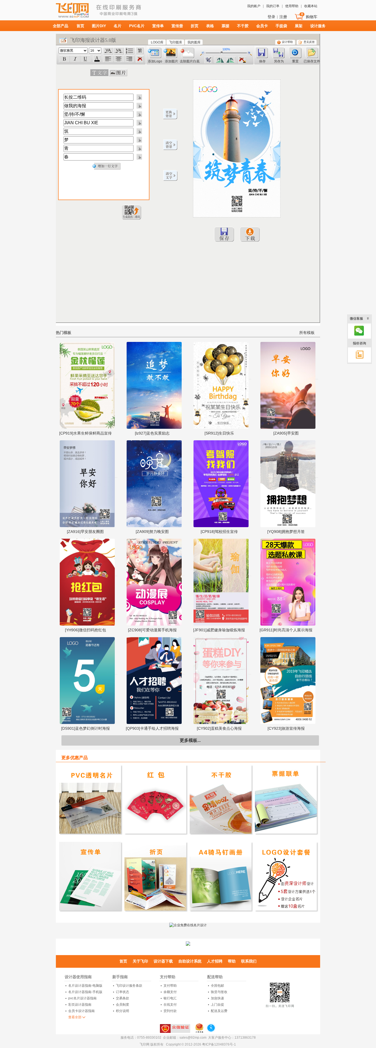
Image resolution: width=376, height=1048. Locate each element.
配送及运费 (219, 1011)
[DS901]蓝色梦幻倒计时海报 (85, 728)
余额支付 (170, 992)
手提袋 (281, 26)
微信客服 (356, 318)
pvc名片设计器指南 (82, 998)
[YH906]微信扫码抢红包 (85, 630)
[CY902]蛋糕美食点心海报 (219, 728)
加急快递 (217, 998)
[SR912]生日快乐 (219, 433)
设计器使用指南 (78, 977)
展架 (299, 26)
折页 (194, 26)
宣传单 (158, 26)
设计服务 (318, 26)
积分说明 (122, 1011)
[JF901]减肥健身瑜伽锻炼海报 (219, 630)
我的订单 (272, 6)
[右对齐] (129, 59)
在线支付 (170, 1004)
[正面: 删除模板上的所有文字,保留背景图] (170, 175)
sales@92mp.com (192, 1037)
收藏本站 (310, 6)
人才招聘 (214, 961)
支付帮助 (167, 977)
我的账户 (253, 6)
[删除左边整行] (139, 97)
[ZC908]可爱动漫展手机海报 (152, 630)
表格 (210, 26)
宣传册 (177, 26)
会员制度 (122, 1004)
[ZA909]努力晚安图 (152, 531)
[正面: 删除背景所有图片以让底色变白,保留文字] (170, 144)
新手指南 (120, 977)
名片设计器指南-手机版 (85, 992)
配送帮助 (215, 977)
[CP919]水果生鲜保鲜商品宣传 (85, 433)
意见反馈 (309, 41)
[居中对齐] (118, 59)
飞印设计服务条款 (129, 986)
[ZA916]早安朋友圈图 (85, 531)
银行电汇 (170, 998)
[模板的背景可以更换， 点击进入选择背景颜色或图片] (170, 114)
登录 (271, 17)
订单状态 (122, 992)
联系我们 (249, 961)
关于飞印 (140, 961)
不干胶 (243, 26)
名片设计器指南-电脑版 (85, 986)
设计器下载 (163, 961)
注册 (283, 17)
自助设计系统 (189, 961)
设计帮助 (287, 41)
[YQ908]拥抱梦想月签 (286, 531)
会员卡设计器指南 (81, 1011)
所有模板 (307, 332)
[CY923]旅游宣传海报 (286, 728)
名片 (117, 26)
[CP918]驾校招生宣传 (219, 531)
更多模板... (190, 740)
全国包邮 (217, 986)
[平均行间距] (129, 50)
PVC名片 (137, 26)
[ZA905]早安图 (286, 433)
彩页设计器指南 (79, 1004)
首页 (80, 26)
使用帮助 (291, 6)
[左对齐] (108, 59)
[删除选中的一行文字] (139, 59)
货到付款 (170, 1011)
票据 (225, 26)
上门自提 (217, 1004)
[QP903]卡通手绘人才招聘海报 (152, 728)
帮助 (232, 961)
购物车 (311, 17)
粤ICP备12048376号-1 (219, 1044)
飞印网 (87, 13)
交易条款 (122, 998)
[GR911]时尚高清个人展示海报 (286, 630)
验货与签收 (219, 992)
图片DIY (99, 26)
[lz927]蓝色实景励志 (152, 433)
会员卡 (262, 26)
